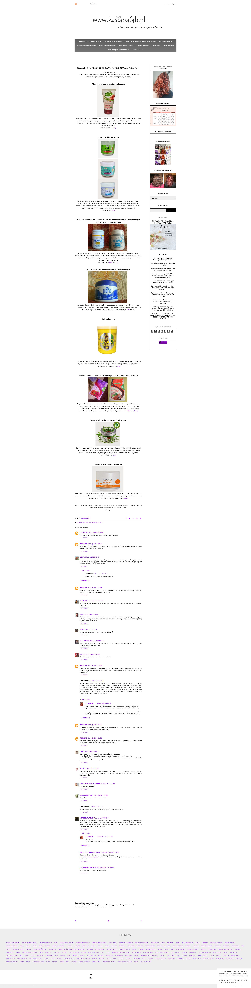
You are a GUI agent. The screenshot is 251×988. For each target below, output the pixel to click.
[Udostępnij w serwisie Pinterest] (140, 518)
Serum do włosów (12, 955)
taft (68, 955)
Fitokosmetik (99, 949)
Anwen (178, 943)
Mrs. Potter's (175, 952)
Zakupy (54, 962)
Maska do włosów (82, 522)
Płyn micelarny (208, 958)
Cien (242, 946)
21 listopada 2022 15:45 (105, 867)
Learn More (230, 985)
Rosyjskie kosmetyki (126, 943)
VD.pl (91, 978)
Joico (108, 952)
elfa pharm (9, 952)
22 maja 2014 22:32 (104, 703)
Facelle (64, 952)
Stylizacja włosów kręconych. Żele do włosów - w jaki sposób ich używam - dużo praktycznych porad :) (163, 275)
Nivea (108, 958)
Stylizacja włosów (216, 943)
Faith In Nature (74, 952)
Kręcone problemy (58, 946)
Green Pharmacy (206, 946)
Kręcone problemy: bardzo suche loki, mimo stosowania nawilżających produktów (163, 301)
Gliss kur (192, 955)
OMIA (172, 949)
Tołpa (33, 955)
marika (82, 654)
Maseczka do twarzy (162, 952)
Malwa (59, 958)
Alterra (141, 949)
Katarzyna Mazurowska (90, 852)
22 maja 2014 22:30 (95, 738)
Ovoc (144, 958)
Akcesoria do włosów (29, 952)
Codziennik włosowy (83, 943)
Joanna (8, 949)
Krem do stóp (10, 958)
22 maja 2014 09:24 (96, 532)
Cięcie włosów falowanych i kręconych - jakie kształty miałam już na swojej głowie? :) (163, 294)
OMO (114, 958)
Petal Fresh (217, 952)
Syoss (134, 949)
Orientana (136, 958)
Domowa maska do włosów (149, 955)
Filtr (162, 955)
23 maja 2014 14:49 (108, 784)
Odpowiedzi (86, 570)
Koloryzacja (136, 952)
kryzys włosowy (84, 962)
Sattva (225, 952)
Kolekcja (226, 955)
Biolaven (226, 946)
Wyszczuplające (38, 962)
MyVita (94, 958)
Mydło (184, 952)
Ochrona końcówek (39, 949)
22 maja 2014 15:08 (92, 614)
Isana (35, 946)
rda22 (82, 751)
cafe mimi (238, 949)
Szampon (170, 943)
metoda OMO (96, 962)
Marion (28, 949)
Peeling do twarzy (205, 952)
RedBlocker (220, 958)
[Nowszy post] (75, 921)
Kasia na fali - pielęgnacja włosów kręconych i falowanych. (32, 985)
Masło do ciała (69, 958)
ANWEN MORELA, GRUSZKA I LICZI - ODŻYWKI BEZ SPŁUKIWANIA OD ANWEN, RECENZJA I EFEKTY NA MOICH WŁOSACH (163, 316)
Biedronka (128, 955)
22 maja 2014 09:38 (95, 544)
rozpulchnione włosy (125, 962)
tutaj (114, 128)
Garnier (77, 946)
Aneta (82, 557)
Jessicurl (122, 946)
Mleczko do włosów (83, 958)
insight (73, 962)
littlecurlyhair (86, 818)
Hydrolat (218, 946)
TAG (21, 955)
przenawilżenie (178, 946)
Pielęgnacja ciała (12, 946)
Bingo (160, 949)
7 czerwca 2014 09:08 (101, 818)
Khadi (218, 955)
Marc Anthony (148, 952)
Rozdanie (140, 946)
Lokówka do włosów (88, 867)
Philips (188, 958)
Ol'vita (128, 958)
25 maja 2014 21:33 (97, 806)
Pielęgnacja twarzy (141, 943)
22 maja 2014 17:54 (97, 641)
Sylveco (114, 946)
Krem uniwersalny (35, 958)
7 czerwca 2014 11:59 (105, 836)
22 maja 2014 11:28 (95, 587)
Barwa (93, 946)
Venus (28, 962)
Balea (41, 952)
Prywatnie (131, 946)
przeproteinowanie (109, 962)
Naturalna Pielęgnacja (29, 943)
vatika (18, 952)
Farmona (196, 946)
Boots (166, 949)
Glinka (83, 952)
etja (67, 962)
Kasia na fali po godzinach (121, 952)
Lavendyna (84, 532)
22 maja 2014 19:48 (97, 681)
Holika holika (202, 955)
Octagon (121, 958)
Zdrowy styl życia (52, 955)
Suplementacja (150, 946)
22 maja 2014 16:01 (91, 629)
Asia (81, 629)
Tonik (27, 955)
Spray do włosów (11, 962)
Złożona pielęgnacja (225, 949)
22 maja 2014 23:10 (92, 751)
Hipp (102, 952)
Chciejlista (235, 946)
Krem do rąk (235, 955)
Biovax (100, 946)
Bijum (82, 614)
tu (117, 262)
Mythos (101, 958)
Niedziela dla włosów (99, 943)
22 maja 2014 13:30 (97, 601)
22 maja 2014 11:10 (92, 557)
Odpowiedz (84, 537)
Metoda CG (85, 946)
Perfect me (171, 958)
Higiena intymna (93, 952)
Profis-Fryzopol (112, 949)
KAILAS (212, 955)
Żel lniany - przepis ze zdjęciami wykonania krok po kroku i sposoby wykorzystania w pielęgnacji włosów (163, 308)
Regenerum (230, 958)
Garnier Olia (175, 955)
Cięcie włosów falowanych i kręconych (72, 949)
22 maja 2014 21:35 (95, 725)
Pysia (82, 768)
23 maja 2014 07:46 (92, 768)
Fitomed (205, 943)
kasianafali (89, 703)
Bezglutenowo (151, 949)
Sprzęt (22, 962)
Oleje (55, 943)
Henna (107, 946)
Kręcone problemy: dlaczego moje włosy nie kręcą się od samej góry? (163, 269)
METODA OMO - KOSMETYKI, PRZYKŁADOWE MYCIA (163, 222)
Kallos (198, 943)
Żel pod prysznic (146, 962)
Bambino (101, 955)
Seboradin (233, 952)
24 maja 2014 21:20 (101, 795)
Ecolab (28, 946)
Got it (238, 985)
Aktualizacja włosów (158, 943)
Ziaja (21, 946)
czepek (62, 962)
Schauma (239, 958)
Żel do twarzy (91, 955)
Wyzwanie (40, 955)
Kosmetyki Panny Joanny (90, 784)
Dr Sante (90, 949)
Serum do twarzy (193, 949)
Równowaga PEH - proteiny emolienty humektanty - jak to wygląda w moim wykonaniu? (163, 287)
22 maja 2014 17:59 (93, 654)
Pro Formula (180, 949)
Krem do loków (18, 949)
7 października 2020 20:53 (109, 852)
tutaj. (119, 366)
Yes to (48, 962)
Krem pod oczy (22, 958)
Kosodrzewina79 (86, 795)
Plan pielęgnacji (187, 943)
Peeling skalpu (161, 958)
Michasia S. (84, 601)
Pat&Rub (150, 958)
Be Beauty (109, 955)
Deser (136, 955)
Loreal (46, 958)
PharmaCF (180, 958)
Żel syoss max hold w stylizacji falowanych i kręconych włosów (163, 259)
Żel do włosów (230, 943)
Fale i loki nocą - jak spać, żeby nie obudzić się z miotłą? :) (163, 264)
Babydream (52, 949)
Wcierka (69, 946)
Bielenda (48, 952)
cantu (62, 955)
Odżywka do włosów (66, 943)
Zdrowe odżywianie (163, 946)
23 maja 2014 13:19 (101, 574)
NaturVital (192, 952)
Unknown (83, 544)
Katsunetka (85, 641)
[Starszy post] (141, 921)
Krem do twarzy (44, 946)
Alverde (187, 946)
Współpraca (113, 943)
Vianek (203, 949)
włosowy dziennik (78, 955)
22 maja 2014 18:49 (95, 665)
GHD (167, 955)
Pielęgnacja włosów (95, 522)
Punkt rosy (197, 958)
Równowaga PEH (125, 949)
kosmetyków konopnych (88, 857)
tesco (136, 962)
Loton (53, 958)
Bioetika (56, 952)
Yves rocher (212, 949)
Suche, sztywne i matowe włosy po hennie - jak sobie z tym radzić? (163, 281)
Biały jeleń (119, 955)
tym (128, 310)
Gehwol (184, 955)
